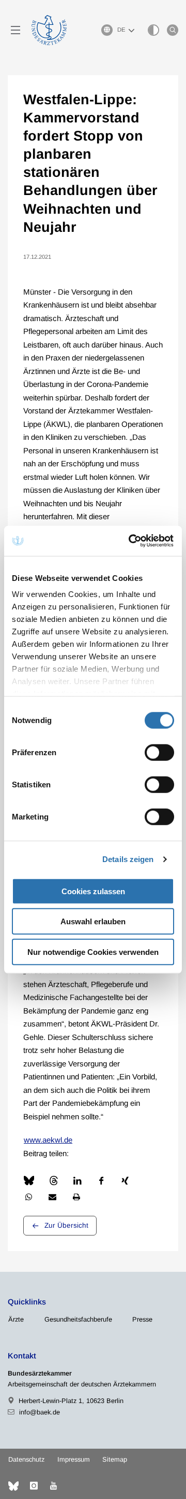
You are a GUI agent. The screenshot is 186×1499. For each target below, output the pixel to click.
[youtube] (53, 1486)
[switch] (159, 752)
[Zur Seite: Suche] (172, 30)
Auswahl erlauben (93, 921)
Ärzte (16, 1319)
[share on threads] (54, 1180)
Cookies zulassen (93, 890)
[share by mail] (52, 1197)
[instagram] (33, 1486)
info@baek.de (39, 1412)
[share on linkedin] (77, 1180)
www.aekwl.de (48, 1139)
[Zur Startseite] (49, 30)
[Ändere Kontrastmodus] (153, 30)
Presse (142, 1319)
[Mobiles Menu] (15, 30)
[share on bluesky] (29, 1180)
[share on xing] (125, 1180)
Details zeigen (127, 859)
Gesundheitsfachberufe (78, 1319)
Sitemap (114, 1459)
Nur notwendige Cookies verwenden (93, 951)
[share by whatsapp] (28, 1197)
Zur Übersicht (66, 1225)
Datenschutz (26, 1459)
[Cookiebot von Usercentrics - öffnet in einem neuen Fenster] (131, 541)
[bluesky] (13, 1486)
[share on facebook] (101, 1180)
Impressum (73, 1459)
